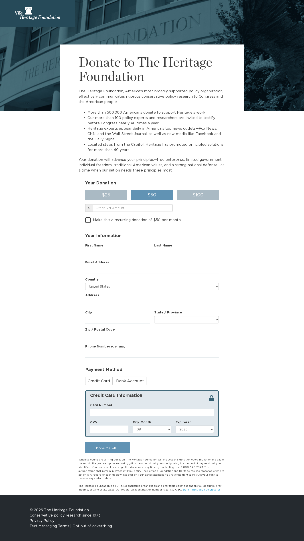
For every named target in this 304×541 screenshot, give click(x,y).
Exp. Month (142, 422)
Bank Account (130, 380)
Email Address (97, 262)
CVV (93, 422)
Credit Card (99, 380)
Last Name (163, 245)
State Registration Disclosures (201, 489)
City (88, 312)
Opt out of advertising (92, 526)
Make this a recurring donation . (137, 220)
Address (92, 295)
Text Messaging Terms (49, 526)
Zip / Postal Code (100, 329)
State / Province (168, 312)
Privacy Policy (42, 521)
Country (92, 279)
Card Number (101, 405)
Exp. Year (183, 422)
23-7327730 (173, 489)
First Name (94, 245)
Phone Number (105, 346)
